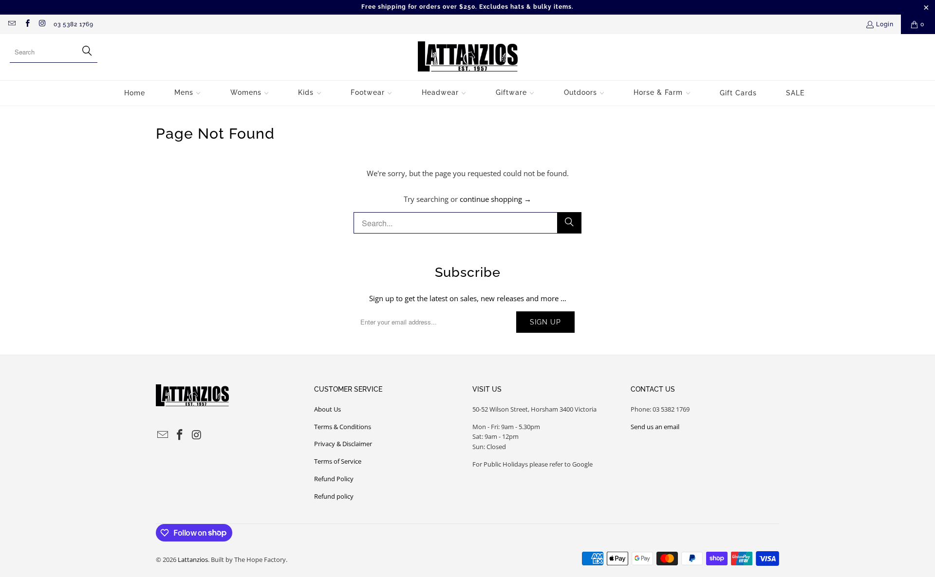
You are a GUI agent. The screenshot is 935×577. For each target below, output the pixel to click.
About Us (327, 409)
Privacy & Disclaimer (343, 443)
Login (885, 24)
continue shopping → (495, 199)
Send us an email (655, 426)
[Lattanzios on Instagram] (42, 24)
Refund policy (334, 496)
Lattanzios (193, 559)
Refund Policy (334, 478)
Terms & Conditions (342, 426)
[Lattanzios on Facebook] (26, 24)
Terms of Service (337, 461)
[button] (187, 93)
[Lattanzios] (468, 57)
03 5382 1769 (74, 24)
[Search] (569, 223)
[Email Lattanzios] (11, 24)
